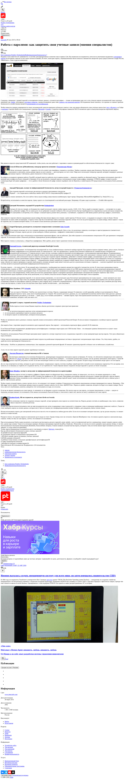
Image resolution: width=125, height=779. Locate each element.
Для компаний (9, 749)
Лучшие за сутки (6, 667)
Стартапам (8, 768)
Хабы (6, 733)
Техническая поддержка (20, 775)
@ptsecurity (4, 509)
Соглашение (9, 752)
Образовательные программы (14, 766)
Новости (7, 732)
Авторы (7, 737)
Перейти (4, 561)
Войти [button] (3, 12)
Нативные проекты (11, 764)
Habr (11, 777)
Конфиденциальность (12, 754)
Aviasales (28, 288)
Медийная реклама (11, 763)
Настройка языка (7, 775)
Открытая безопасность (82, 188)
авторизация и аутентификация (37, 104)
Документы (8, 751)
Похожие (15, 667)
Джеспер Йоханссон (16, 353)
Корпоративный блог (12, 761)
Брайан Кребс (14, 397)
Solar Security (65, 227)
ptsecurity (4, 40)
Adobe (13, 102)
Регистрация (9, 723)
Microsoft (41, 109)
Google (48, 109)
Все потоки (8, 2)
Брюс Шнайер (15, 371)
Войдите (51, 429)
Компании (8, 735)
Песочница (8, 739)
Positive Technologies (44, 302)
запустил (50, 580)
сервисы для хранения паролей (69, 102)
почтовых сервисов (30, 102)
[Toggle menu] (1, 2)
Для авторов (9, 747)
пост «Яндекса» (111, 107)
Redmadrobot (49, 205)
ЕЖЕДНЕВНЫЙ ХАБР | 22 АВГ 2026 (13, 565)
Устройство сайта (10, 745)
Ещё (6, 659)
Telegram (4, 490)
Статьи (7, 730)
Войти (7, 721)
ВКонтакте (10, 490)
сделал (19, 358)
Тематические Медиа (64, 167)
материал (5, 109)
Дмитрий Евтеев (15, 246)
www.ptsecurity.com (11, 694)
